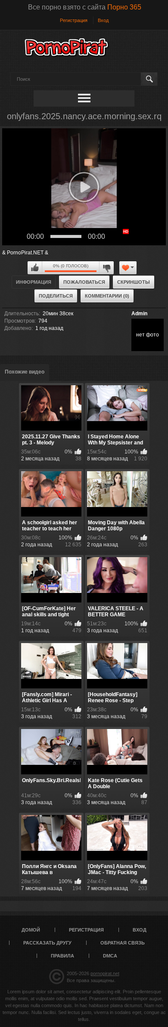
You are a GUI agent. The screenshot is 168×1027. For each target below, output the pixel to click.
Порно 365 (124, 7)
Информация (33, 282)
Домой (31, 929)
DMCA (110, 955)
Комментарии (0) (107, 295)
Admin (139, 314)
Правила (62, 955)
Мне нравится (35, 267)
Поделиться (56, 295)
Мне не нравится (106, 267)
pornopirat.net (104, 973)
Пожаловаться (84, 282)
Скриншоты (133, 282)
